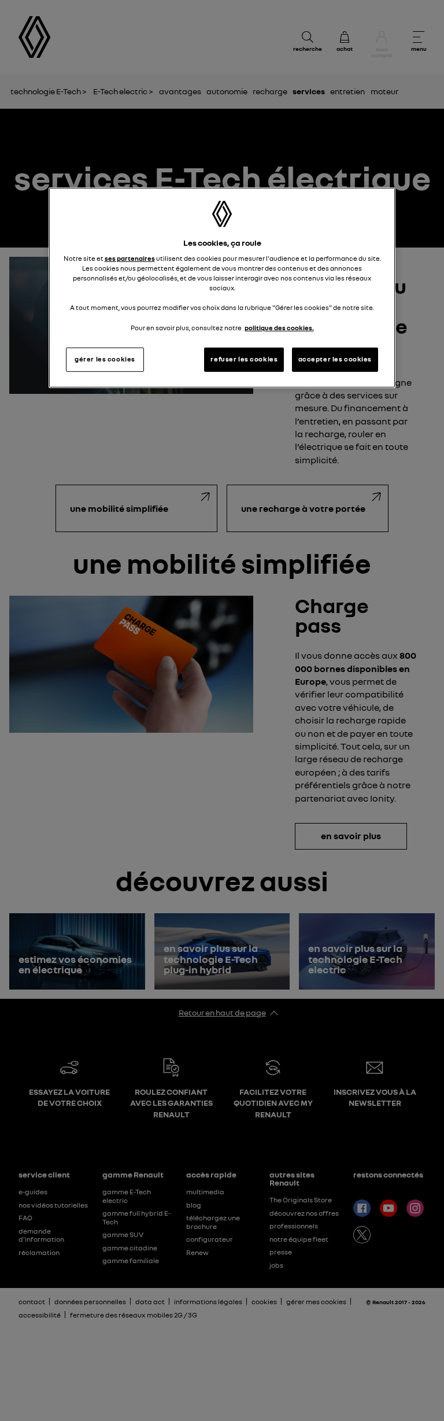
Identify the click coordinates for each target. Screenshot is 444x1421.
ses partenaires (130, 258)
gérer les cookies (105, 359)
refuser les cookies (244, 359)
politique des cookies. (279, 327)
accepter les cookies (335, 359)
